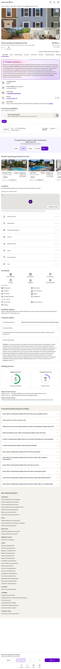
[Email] (50, 2)
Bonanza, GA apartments (8, 571)
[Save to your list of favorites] (57, 10)
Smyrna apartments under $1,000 (10, 520)
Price (11, 54)
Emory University (6, 600)
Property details (49, 54)
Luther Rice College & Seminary (10, 605)
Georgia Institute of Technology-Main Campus (14, 597)
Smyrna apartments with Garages (10, 499)
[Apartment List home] (7, 2)
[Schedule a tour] (58, 2)
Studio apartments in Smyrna (9, 534)
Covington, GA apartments (8, 583)
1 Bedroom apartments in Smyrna (10, 531)
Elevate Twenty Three (10, 172)
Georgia (7, 6)
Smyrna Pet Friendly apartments (10, 514)
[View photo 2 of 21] (15, 33)
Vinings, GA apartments (7, 545)
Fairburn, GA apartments (8, 558)
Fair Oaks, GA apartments (8, 548)
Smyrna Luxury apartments (8, 512)
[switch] (30, 115)
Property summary (12, 62)
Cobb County (13, 6)
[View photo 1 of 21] (30, 18)
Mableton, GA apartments (8, 550)
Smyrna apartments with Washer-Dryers (12, 507)
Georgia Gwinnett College (8, 602)
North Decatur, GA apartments (9, 563)
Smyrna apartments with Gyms (10, 502)
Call (58, 97)
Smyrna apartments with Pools (9, 504)
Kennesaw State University (8, 608)
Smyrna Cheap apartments (8, 525)
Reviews (41, 54)
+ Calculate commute (13, 93)
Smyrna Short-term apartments (10, 613)
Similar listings (18, 54)
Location (26, 54)
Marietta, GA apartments (8, 553)
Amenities (34, 54)
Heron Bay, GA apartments (8, 576)
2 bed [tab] (4, 121)
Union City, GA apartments (8, 568)
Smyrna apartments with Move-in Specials (13, 523)
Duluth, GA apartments (7, 555)
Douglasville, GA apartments (9, 573)
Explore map (53, 207)
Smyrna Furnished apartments (9, 509)
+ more (50, 103)
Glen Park (33, 172)
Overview (5, 54)
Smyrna (19, 6)
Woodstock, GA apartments (9, 581)
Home (2, 6)
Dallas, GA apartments (7, 566)
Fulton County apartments (8, 589)
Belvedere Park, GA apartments (10, 578)
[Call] (54, 2)
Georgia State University (8, 595)
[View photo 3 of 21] (45, 33)
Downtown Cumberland (8, 539)
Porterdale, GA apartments (8, 560)
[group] (14, 165)
